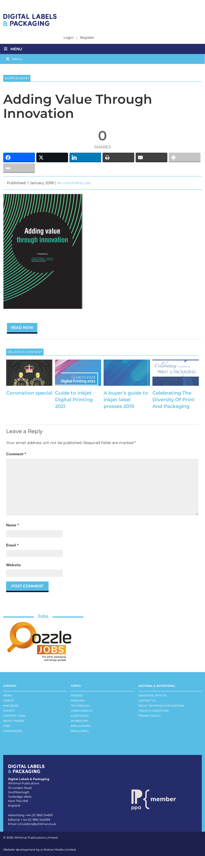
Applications (81, 726)
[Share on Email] (151, 157)
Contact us (147, 700)
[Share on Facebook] (19, 157)
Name (12, 525)
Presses (77, 695)
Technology (80, 705)
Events (8, 710)
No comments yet (74, 182)
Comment (16, 454)
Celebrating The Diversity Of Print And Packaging (173, 399)
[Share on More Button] (184, 157)
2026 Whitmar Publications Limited (31, 837)
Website (13, 565)
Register (87, 37)
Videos (8, 700)
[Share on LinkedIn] (85, 157)
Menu (16, 49)
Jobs (43, 616)
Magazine (10, 705)
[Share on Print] (118, 157)
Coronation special (29, 393)
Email (12, 545)
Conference (12, 731)
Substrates (80, 716)
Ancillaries (80, 731)
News (7, 695)
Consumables (81, 710)
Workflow (79, 721)
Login (69, 37)
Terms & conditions (153, 710)
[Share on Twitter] (52, 157)
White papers (13, 721)
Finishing (78, 700)
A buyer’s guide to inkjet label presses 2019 (126, 399)
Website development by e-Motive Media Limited (39, 849)
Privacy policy (149, 716)
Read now (22, 327)
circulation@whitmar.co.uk (37, 824)
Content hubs (14, 716)
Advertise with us (152, 695)
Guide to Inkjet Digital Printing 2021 (74, 399)
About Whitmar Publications (161, 705)
